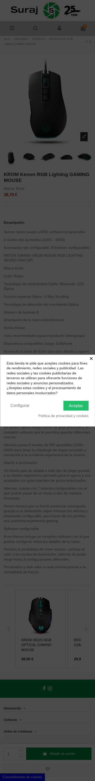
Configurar (19, 405)
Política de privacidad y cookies (63, 416)
